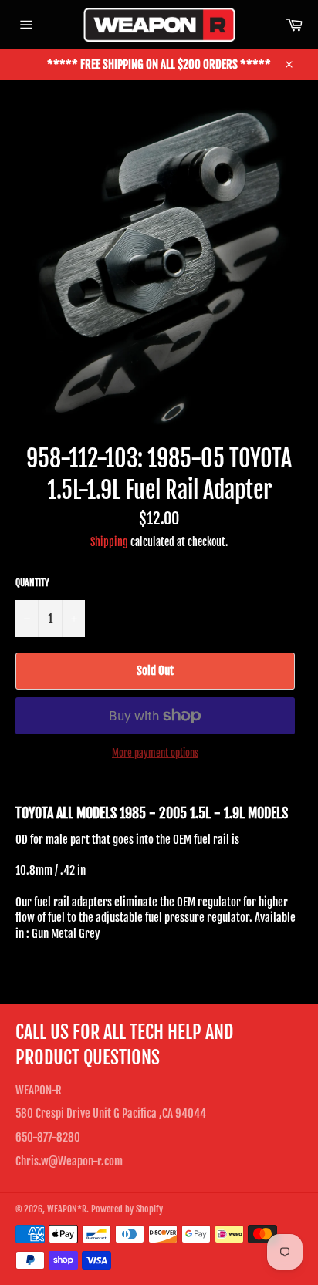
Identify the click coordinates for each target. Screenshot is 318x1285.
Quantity (32, 583)
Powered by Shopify (127, 1209)
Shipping (109, 541)
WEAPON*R (66, 1209)
